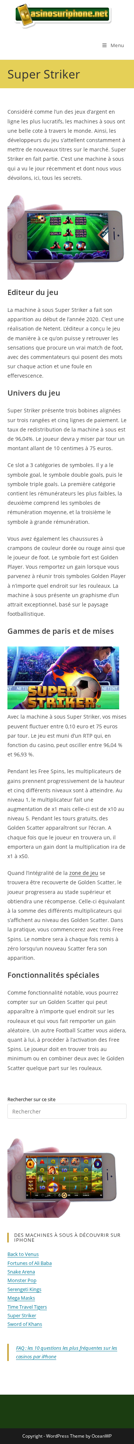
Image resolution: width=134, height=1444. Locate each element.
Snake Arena (21, 1271)
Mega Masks (21, 1297)
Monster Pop (21, 1280)
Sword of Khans (24, 1324)
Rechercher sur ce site (31, 1099)
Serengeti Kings (24, 1289)
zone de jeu (83, 872)
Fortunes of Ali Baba (29, 1263)
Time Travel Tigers (27, 1306)
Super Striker (21, 1315)
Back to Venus (23, 1254)
